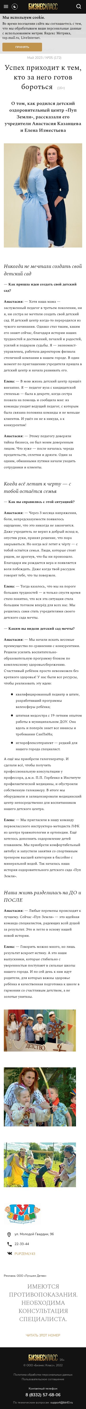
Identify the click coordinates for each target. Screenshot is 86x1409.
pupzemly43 (25, 1254)
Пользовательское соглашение (43, 1379)
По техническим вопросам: (43, 1402)
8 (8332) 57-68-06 (43, 1395)
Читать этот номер (43, 1335)
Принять (22, 47)
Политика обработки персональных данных (43, 1375)
